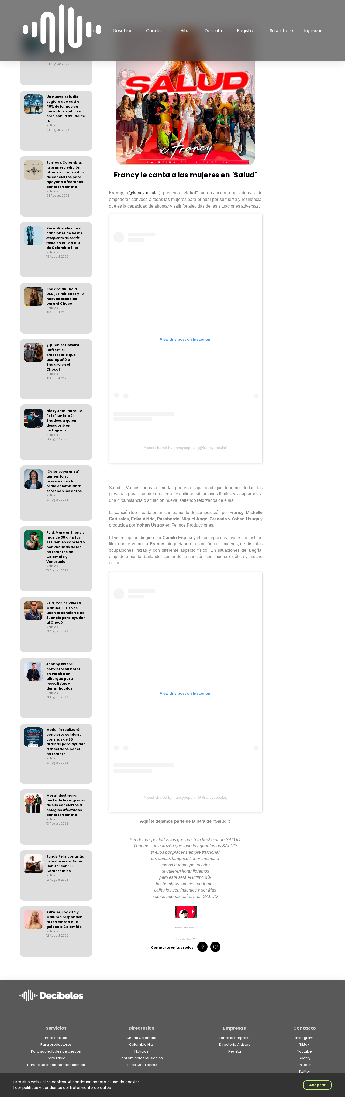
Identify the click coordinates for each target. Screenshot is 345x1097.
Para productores (56, 1044)
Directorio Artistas (234, 1044)
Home (92, 31)
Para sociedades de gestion (56, 1051)
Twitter (304, 1071)
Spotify (304, 1058)
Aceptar (317, 1085)
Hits (184, 31)
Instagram (304, 1037)
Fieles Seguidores (141, 1064)
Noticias (141, 1051)
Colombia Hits (141, 1044)
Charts (153, 31)
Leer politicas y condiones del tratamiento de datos (62, 1087)
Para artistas (56, 1037)
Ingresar (313, 31)
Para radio (56, 1058)
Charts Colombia (141, 1037)
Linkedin (305, 1064)
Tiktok (304, 1044)
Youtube (304, 1051)
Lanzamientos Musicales (141, 1058)
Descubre (215, 31)
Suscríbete (281, 31)
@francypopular (144, 192)
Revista (234, 1051)
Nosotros (122, 31)
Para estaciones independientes (56, 1064)
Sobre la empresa (235, 1037)
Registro (245, 31)
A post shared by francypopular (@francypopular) (186, 447)
